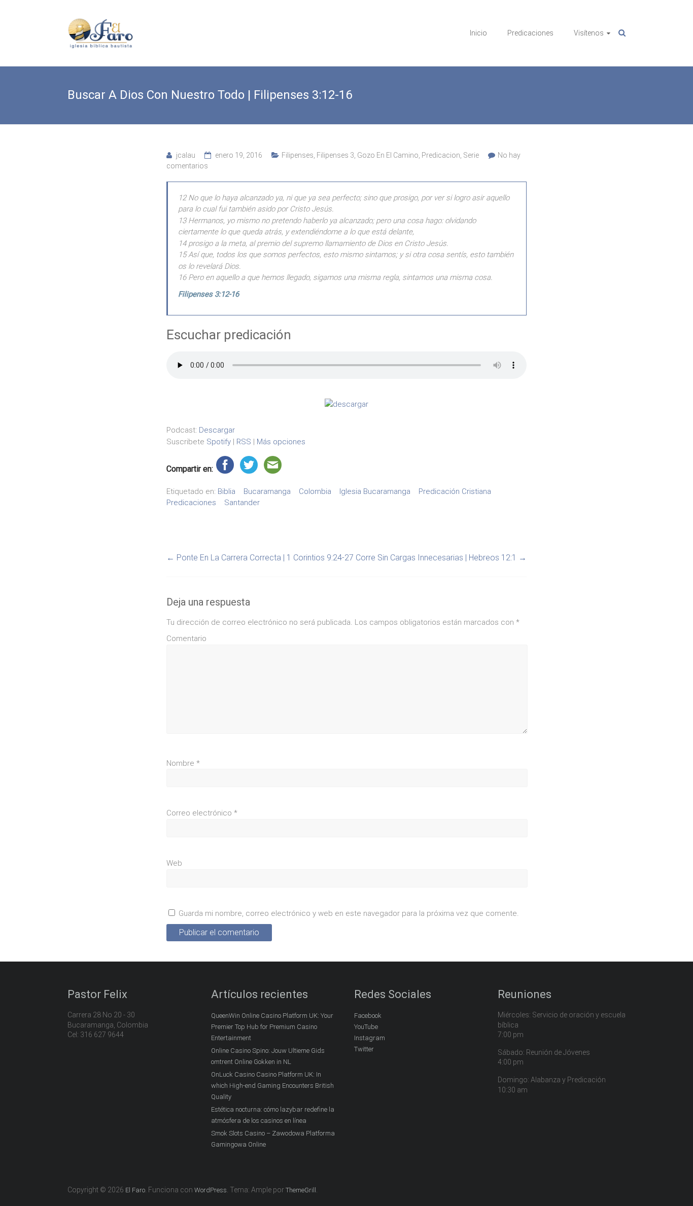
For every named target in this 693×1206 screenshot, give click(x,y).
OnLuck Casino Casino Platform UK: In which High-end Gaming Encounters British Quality (272, 1086)
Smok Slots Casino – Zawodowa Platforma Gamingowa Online (273, 1138)
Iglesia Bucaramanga (374, 491)
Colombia (315, 491)
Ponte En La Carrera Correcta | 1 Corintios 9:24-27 (260, 557)
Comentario (186, 638)
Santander (242, 502)
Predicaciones (530, 33)
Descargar (217, 430)
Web (174, 863)
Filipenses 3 (335, 155)
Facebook (368, 1015)
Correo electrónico (201, 813)
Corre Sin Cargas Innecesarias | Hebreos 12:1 (441, 557)
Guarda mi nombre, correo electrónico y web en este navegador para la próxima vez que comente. (349, 913)
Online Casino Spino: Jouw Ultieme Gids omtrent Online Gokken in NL (268, 1056)
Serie (471, 155)
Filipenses (298, 155)
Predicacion (441, 155)
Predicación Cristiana (455, 491)
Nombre (183, 763)
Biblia (226, 491)
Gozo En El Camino (388, 155)
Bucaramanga (267, 491)
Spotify (218, 441)
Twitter (364, 1049)
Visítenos (589, 33)
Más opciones (281, 441)
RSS (243, 441)
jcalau (185, 155)
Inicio (478, 33)
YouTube (366, 1027)
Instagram (369, 1038)
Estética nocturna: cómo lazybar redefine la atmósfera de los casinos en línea (272, 1115)
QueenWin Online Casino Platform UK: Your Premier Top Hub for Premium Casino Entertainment (272, 1027)
